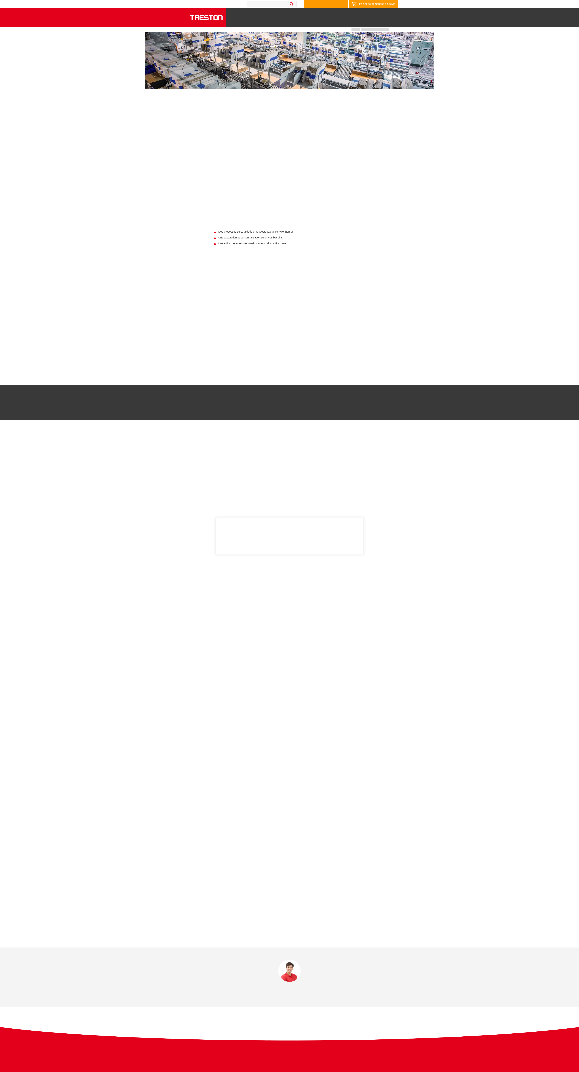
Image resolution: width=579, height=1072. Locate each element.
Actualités (363, 12)
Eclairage (362, 22)
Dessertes (315, 22)
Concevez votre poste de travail (325, 4)
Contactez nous (224, 3)
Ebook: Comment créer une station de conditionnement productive (271, 918)
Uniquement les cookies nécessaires (340, 536)
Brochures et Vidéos (339, 12)
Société (389, 12)
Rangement (293, 22)
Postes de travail (270, 21)
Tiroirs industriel (339, 21)
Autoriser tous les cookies (339, 528)
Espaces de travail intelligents (304, 12)
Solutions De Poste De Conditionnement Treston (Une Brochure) (270, 906)
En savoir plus (228, 541)
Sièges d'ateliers (384, 21)
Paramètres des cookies (339, 544)
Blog (376, 12)
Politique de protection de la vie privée (366, 1054)
